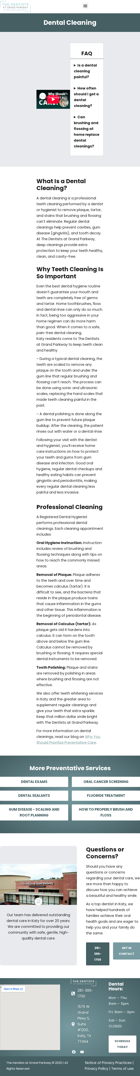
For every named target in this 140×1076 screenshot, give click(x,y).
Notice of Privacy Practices (108, 1062)
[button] (85, 6)
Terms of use (122, 1068)
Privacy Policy (96, 1068)
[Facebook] (73, 1052)
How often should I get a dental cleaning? (86, 97)
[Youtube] (82, 1052)
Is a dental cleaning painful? (85, 71)
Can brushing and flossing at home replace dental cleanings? (86, 132)
